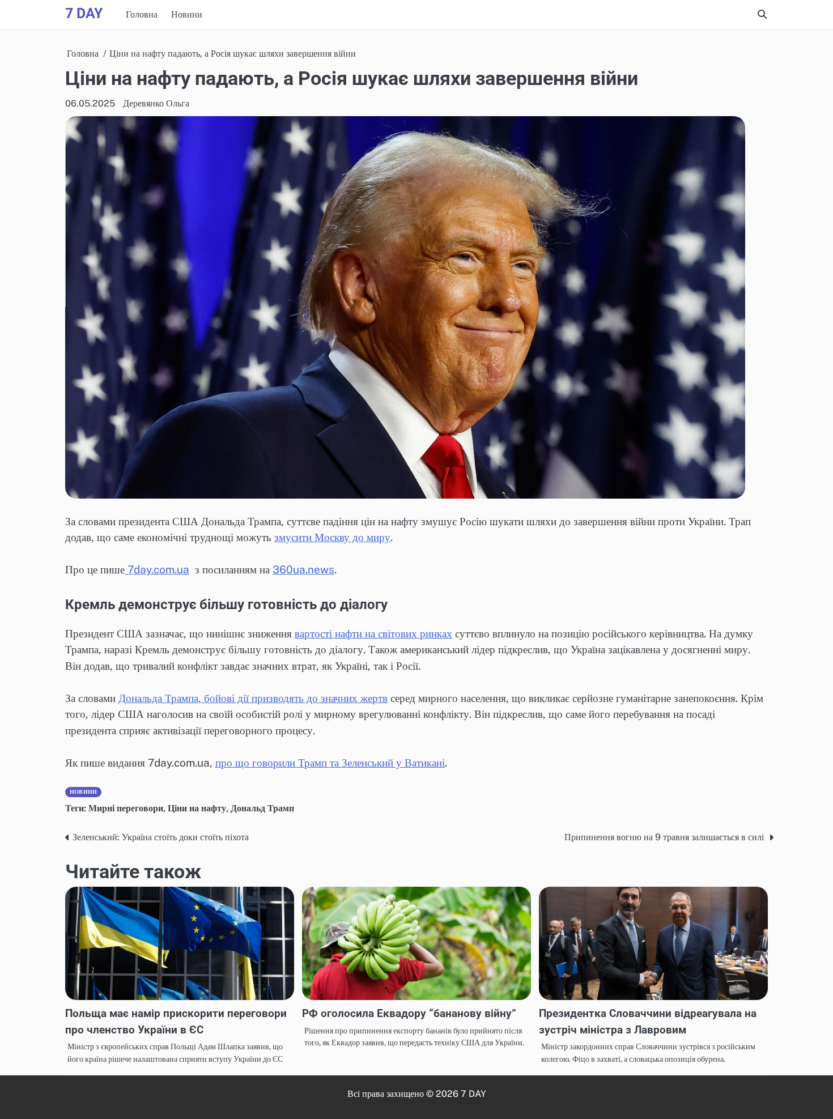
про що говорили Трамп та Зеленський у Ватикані (330, 762)
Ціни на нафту (197, 808)
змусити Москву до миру (332, 537)
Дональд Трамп (262, 808)
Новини (186, 14)
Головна (142, 14)
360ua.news (303, 569)
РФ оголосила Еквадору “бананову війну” (409, 1013)
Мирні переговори (125, 808)
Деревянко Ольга (156, 103)
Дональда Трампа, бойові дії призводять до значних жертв (253, 698)
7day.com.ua (157, 569)
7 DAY (84, 13)
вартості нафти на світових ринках (373, 633)
